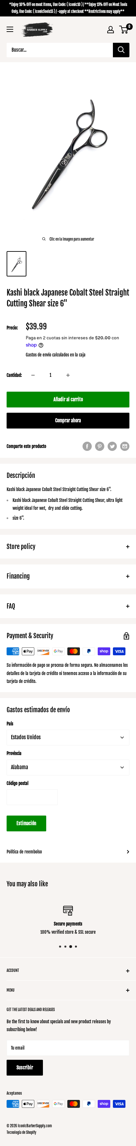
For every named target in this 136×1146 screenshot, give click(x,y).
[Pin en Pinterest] (99, 446)
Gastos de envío (38, 354)
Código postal (17, 783)
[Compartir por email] (124, 446)
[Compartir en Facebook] (87, 446)
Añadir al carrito (68, 399)
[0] (124, 30)
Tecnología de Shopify (21, 1132)
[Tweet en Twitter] (112, 446)
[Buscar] (121, 50)
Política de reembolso (24, 851)
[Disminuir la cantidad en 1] (33, 375)
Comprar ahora (68, 420)
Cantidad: (14, 375)
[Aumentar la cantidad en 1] (68, 375)
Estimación (26, 823)
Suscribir (25, 1067)
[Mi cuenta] (110, 29)
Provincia (14, 753)
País (10, 723)
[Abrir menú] (10, 29)
